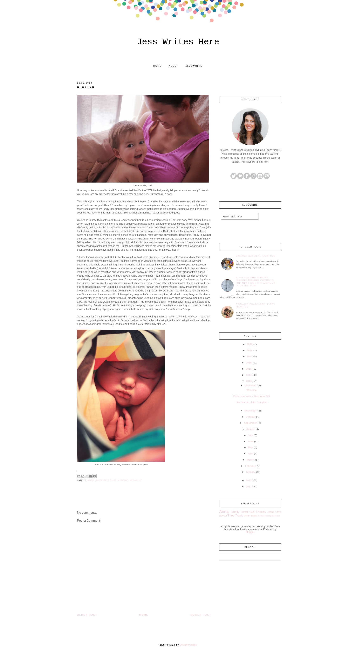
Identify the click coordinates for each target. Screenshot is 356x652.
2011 (249, 486)
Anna (91, 480)
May (250, 447)
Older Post (87, 614)
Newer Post (200, 614)
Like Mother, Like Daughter (252, 402)
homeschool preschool (269, 516)
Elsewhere (194, 66)
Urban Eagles (251, 515)
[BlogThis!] (83, 476)
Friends (261, 511)
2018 (250, 350)
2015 (249, 369)
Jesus (270, 512)
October (250, 417)
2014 (249, 375)
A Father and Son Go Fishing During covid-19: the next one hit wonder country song (255, 281)
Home (157, 66)
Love (278, 512)
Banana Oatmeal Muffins (255, 256)
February (250, 466)
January (250, 472)
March (250, 460)
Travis (239, 515)
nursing (123, 480)
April (250, 453)
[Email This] (79, 476)
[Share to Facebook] (91, 476)
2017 (250, 356)
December (251, 385)
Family (235, 511)
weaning (136, 480)
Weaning (252, 390)
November (251, 410)
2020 (250, 344)
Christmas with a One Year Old (251, 396)
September (250, 423)
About (173, 66)
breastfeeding (106, 480)
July (250, 435)
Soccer (223, 515)
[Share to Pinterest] (95, 476)
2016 (249, 362)
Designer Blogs (188, 644)
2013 (249, 381)
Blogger (250, 532)
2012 (249, 480)
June (250, 441)
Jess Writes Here (178, 42)
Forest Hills (247, 512)
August (250, 429)
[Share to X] (87, 476)
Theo (231, 515)
